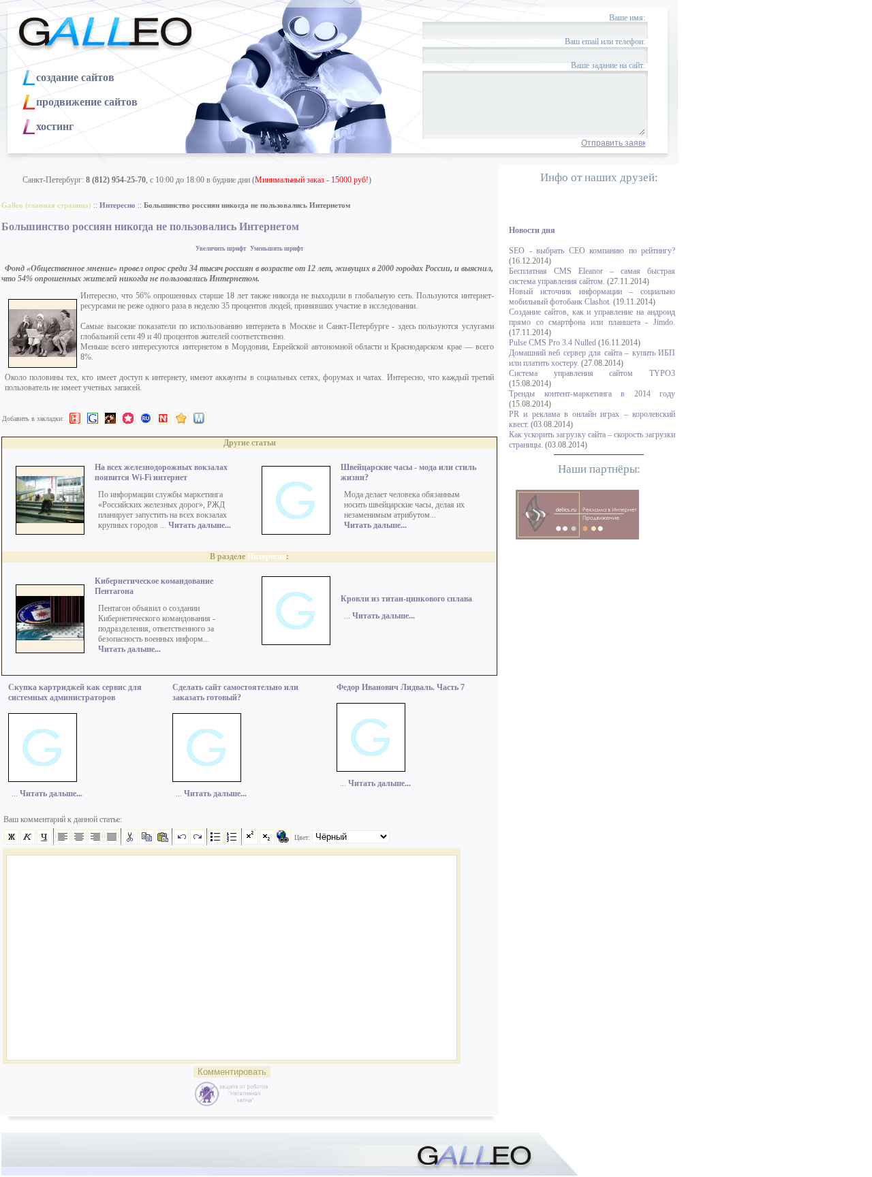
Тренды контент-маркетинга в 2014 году (592, 393)
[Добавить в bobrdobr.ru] (111, 418)
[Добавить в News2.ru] (75, 418)
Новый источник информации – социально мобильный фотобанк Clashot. (592, 297)
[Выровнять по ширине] (111, 842)
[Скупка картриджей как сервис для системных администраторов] (42, 779)
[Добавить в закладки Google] (93, 418)
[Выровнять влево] (62, 842)
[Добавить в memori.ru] (129, 418)
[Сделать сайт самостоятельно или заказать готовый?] (206, 779)
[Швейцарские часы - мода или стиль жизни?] (296, 532)
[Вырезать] (130, 842)
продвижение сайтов (87, 102)
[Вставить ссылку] (283, 842)
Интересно (266, 556)
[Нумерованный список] (232, 842)
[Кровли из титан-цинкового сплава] (296, 642)
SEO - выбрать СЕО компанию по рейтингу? (592, 250)
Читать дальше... (199, 525)
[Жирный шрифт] (11, 842)
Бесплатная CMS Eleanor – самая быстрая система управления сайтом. (592, 276)
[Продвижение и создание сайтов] (577, 515)
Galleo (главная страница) (46, 205)
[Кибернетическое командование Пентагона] (50, 650)
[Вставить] (162, 842)
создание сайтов (75, 77)
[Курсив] (27, 842)
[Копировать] (146, 842)
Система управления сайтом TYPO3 (592, 373)
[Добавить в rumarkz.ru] (146, 418)
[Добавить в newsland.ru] (164, 418)
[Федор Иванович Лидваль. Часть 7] (371, 769)
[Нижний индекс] (267, 842)
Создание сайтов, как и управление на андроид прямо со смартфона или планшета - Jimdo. (592, 317)
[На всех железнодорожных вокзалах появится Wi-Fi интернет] (50, 532)
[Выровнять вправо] (95, 842)
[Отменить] (181, 842)
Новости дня (532, 230)
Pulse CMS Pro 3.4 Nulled (552, 342)
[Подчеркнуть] (44, 842)
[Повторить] (197, 842)
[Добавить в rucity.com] (182, 418)
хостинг (55, 126)
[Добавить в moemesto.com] (199, 418)
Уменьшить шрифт (276, 248)
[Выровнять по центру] (79, 842)
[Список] (215, 842)
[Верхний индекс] (250, 842)
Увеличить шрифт (221, 248)
